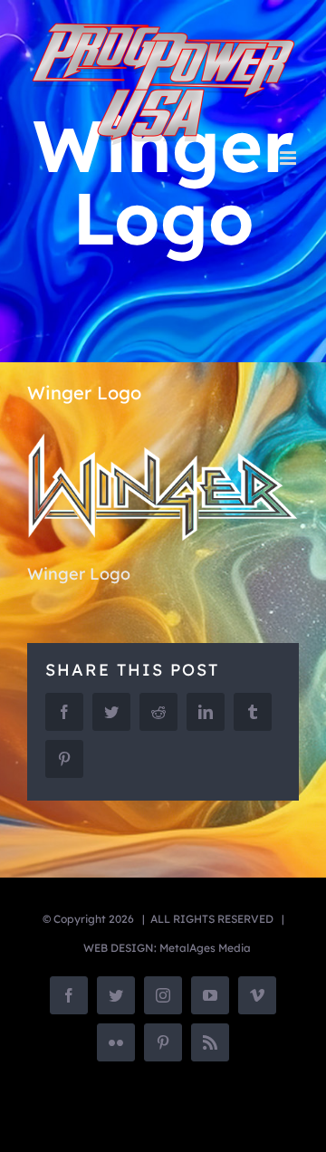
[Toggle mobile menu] (289, 158)
